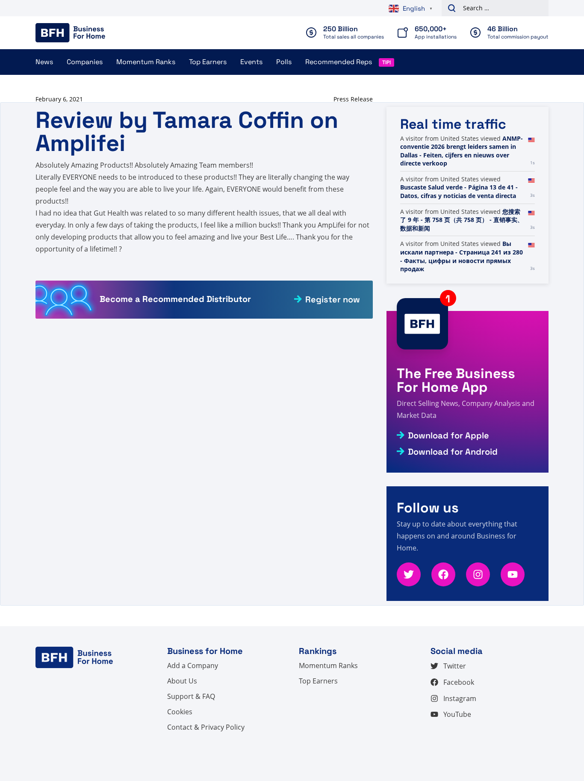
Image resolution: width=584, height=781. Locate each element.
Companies (85, 61)
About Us (182, 681)
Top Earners (208, 61)
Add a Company (192, 665)
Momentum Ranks (145, 61)
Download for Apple (448, 435)
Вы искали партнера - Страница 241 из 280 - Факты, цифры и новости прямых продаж (461, 256)
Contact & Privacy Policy (206, 727)
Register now (332, 299)
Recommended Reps (338, 61)
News (44, 61)
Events (251, 61)
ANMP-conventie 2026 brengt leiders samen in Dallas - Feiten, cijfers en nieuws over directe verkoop (461, 151)
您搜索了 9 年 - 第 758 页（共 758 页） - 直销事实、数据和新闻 (461, 219)
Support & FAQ (191, 696)
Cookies (179, 711)
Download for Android (453, 451)
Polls (284, 61)
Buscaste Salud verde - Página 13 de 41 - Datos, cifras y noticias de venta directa (459, 191)
